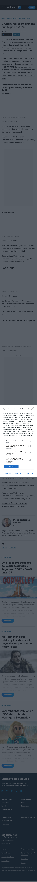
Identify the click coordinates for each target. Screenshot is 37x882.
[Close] (33, 409)
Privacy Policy (29, 473)
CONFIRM (11, 466)
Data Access (18, 473)
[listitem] (18, 441)
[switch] (29, 446)
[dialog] (18, 441)
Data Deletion (8, 473)
